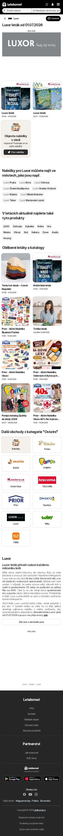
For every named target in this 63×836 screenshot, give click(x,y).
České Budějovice (16, 188)
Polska (35, 800)
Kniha (41, 226)
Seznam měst (31, 725)
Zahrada (17, 226)
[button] (52, 4)
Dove (45, 232)
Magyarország (23, 800)
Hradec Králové (44, 188)
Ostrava (41, 182)
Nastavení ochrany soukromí (31, 817)
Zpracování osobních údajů (31, 829)
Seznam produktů (31, 730)
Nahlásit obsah (31, 719)
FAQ (31, 708)
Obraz (17, 232)
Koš (26, 232)
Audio (55, 232)
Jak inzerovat (31, 752)
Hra (49, 226)
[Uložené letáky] (46, 4)
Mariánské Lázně (31, 200)
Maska (6, 232)
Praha (9, 182)
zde (45, 615)
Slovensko (45, 800)
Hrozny (7, 238)
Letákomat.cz (40, 810)
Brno (25, 182)
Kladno (10, 194)
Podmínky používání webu (31, 823)
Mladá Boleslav (32, 194)
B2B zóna (31, 758)
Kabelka (29, 226)
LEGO (6, 226)
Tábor (9, 200)
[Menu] (58, 4)
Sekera (35, 232)
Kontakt (31, 713)
